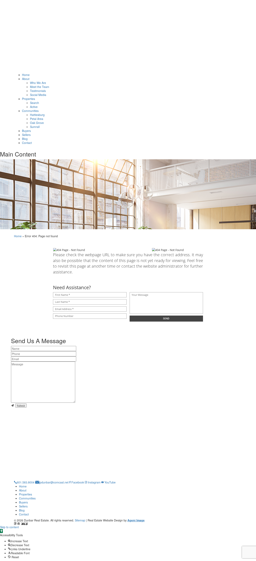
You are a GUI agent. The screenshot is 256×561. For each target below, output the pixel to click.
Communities (30, 111)
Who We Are (38, 83)
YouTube (110, 482)
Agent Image (136, 520)
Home (26, 75)
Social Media (38, 95)
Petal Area (36, 119)
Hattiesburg (37, 115)
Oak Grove (37, 123)
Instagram (94, 482)
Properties (28, 99)
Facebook (77, 482)
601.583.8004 (25, 482)
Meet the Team (39, 87)
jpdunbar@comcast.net (54, 482)
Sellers (26, 135)
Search (34, 103)
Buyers (26, 131)
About (25, 79)
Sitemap (80, 520)
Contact (27, 143)
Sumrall (35, 127)
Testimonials (38, 91)
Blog (25, 139)
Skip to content (9, 527)
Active (34, 107)
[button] (1, 531)
